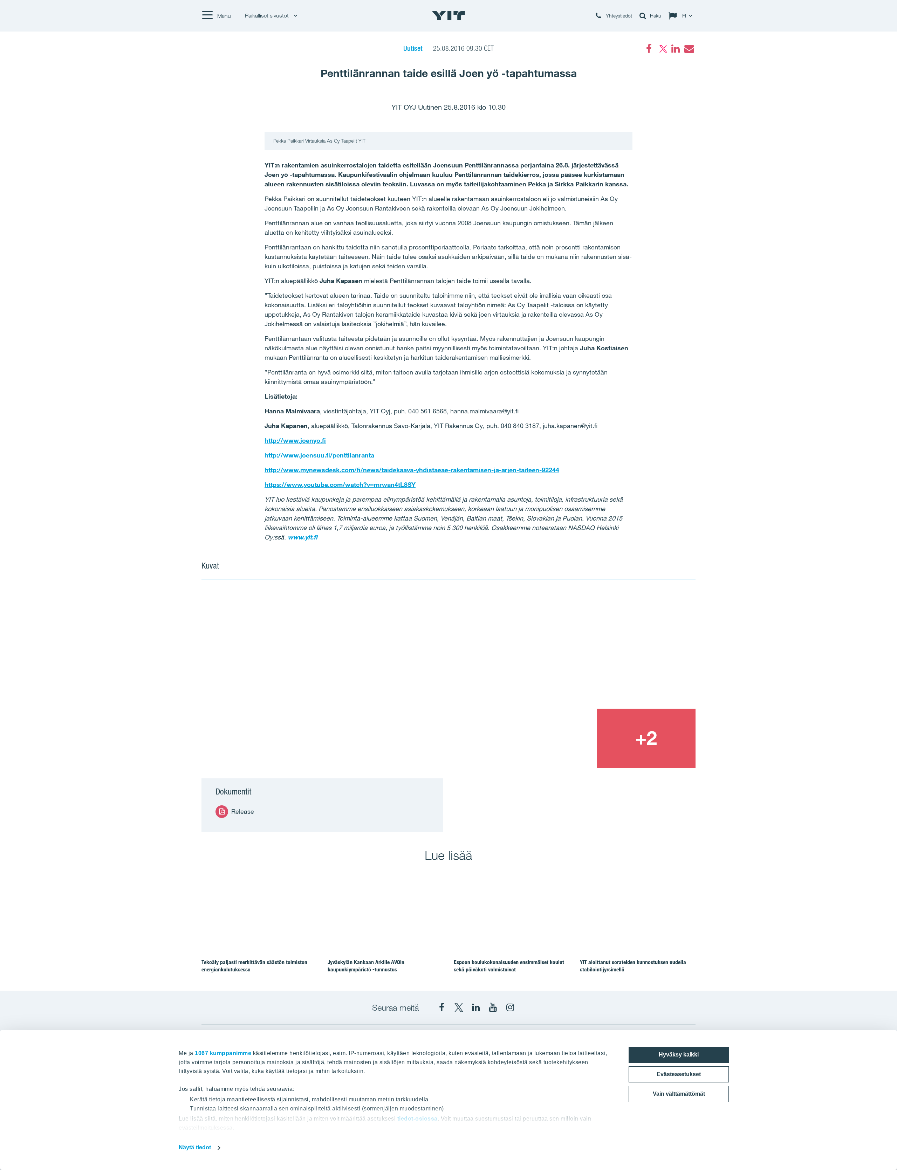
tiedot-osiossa (417, 1119)
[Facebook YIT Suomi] (441, 1007)
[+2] (646, 738)
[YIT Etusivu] (448, 15)
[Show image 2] (597, 648)
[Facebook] (648, 48)
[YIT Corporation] (475, 1007)
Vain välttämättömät (679, 1094)
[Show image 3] (546, 738)
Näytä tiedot (195, 1147)
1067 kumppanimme (223, 1053)
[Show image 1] (349, 679)
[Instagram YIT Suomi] (510, 1007)
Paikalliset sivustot (267, 15)
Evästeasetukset (679, 1074)
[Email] (688, 48)
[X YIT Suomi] (458, 1007)
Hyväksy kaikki (679, 1055)
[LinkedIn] (675, 48)
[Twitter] (662, 48)
